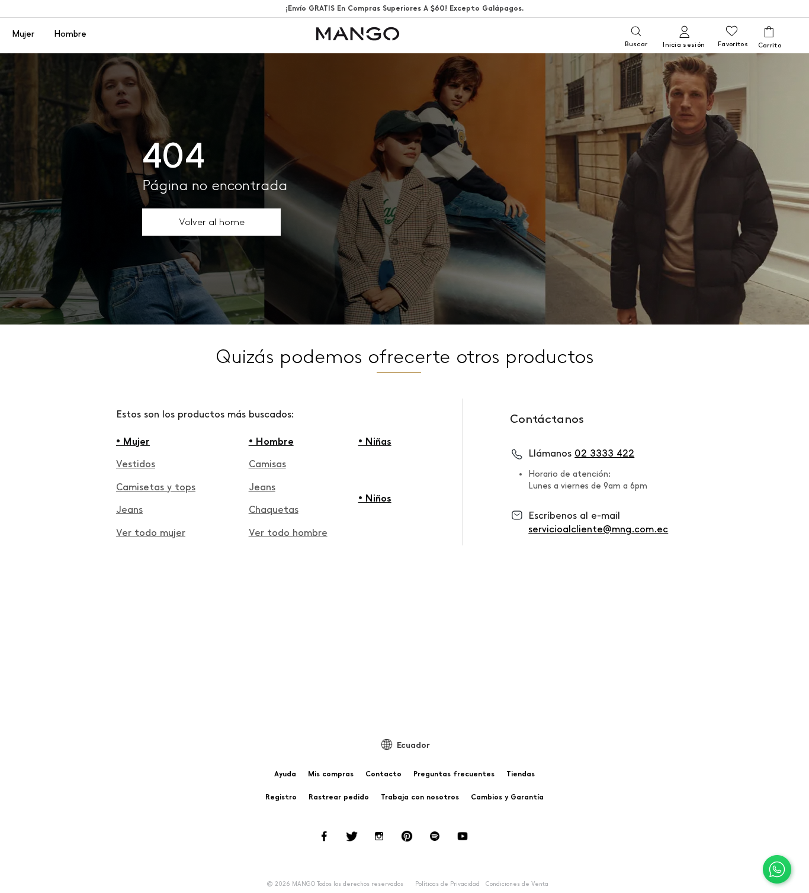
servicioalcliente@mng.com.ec (598, 529)
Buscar (636, 44)
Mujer (23, 34)
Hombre (70, 34)
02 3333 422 (604, 453)
